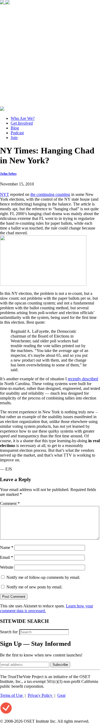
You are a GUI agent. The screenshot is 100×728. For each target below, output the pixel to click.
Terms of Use (12, 695)
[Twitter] (7, 3)
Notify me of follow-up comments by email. (43, 577)
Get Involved (22, 123)
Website (6, 567)
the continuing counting (50, 194)
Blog (15, 128)
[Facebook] (2, 3)
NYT (4, 194)
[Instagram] (50, 104)
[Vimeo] (2, 109)
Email (6, 557)
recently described (83, 379)
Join (14, 137)
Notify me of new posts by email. (34, 587)
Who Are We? (23, 118)
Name (6, 547)
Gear (61, 695)
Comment (10, 503)
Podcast (17, 132)
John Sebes (8, 174)
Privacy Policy (40, 695)
